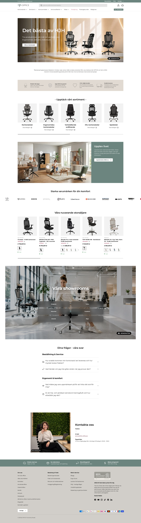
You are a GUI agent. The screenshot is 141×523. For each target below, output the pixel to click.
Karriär (19, 490)
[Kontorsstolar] (27, 113)
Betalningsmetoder (53, 475)
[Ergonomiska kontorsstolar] (48, 113)
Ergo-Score (74, 478)
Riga (87, 318)
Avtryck (20, 493)
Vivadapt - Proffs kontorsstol (26, 239)
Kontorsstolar (21, 9)
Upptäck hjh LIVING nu (102, 160)
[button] (122, 5)
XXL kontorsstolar (92, 125)
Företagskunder (84, 9)
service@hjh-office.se (26, 1)
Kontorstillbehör (55, 9)
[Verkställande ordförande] (70, 113)
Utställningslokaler (76, 487)
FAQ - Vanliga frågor (76, 484)
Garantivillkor (21, 487)
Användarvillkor (22, 484)
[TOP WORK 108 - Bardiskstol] (92, 226)
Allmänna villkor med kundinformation (29, 499)
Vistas (65, 9)
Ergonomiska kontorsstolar (48, 126)
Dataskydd (21, 496)
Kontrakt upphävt (23, 505)
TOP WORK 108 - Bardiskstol (91, 239)
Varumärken (107, 1)
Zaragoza (53, 304)
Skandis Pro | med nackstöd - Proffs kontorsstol (70, 240)
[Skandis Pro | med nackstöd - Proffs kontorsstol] (70, 226)
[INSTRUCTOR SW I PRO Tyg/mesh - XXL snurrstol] (48, 226)
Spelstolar (114, 125)
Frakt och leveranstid (54, 478)
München (53, 311)
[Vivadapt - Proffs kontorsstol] (27, 226)
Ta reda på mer (28, 45)
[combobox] (73, 5)
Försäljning (74, 9)
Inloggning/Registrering (55, 484)
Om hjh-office (22, 475)
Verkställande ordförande (70, 126)
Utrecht (53, 318)
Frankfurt (87, 311)
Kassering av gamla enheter (79, 490)
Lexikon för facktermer (77, 481)
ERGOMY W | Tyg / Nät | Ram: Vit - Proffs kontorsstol (113, 240)
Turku (87, 304)
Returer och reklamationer (55, 481)
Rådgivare (93, 9)
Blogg (72, 475)
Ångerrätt (20, 502)
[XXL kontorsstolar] (92, 113)
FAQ (114, 1)
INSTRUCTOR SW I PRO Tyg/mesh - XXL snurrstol (47, 240)
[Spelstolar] (113, 113)
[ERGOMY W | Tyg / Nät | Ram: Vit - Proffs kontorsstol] (113, 226)
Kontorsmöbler (42, 9)
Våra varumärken (23, 478)
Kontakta (20, 481)
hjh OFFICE (23, 517)
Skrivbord (32, 9)
